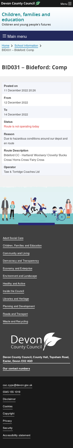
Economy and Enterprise (17, 268)
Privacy (7, 420)
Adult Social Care (13, 238)
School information (26, 45)
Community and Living (16, 253)
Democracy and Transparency (21, 260)
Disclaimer (9, 399)
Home (5, 45)
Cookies (8, 406)
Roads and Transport (15, 314)
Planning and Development (19, 306)
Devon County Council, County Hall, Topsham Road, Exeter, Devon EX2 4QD (36, 359)
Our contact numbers (16, 368)
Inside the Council (13, 291)
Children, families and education (26, 19)
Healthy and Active (14, 283)
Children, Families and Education (22, 245)
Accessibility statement (16, 435)
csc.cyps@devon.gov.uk (17, 385)
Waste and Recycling (15, 321)
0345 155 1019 (11, 392)
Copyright (8, 413)
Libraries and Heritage (16, 298)
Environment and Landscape (20, 276)
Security (8, 428)
